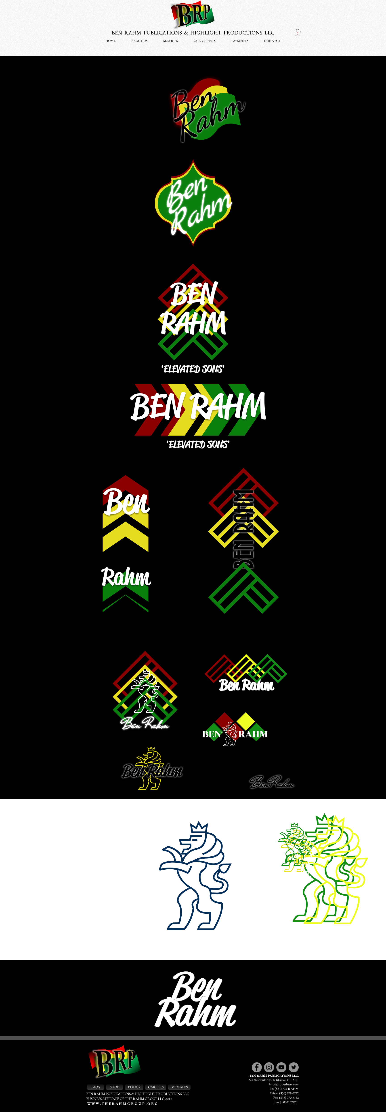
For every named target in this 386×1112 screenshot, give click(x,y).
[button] (297, 32)
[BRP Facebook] (257, 1067)
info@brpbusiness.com (284, 1084)
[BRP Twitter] (294, 1067)
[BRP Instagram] (269, 1067)
